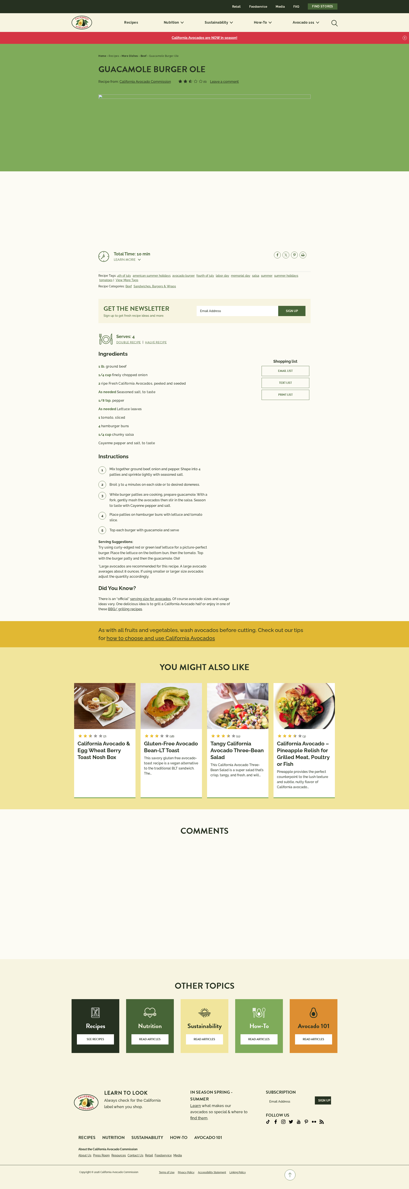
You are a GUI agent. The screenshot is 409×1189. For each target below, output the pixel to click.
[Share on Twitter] (285, 255)
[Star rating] (180, 81)
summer (266, 275)
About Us (84, 1155)
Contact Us (135, 1155)
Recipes (131, 22)
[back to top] (290, 1174)
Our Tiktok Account (268, 1122)
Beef (128, 286)
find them (198, 1118)
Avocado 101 (303, 22)
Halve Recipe (156, 342)
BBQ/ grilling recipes (125, 609)
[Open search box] (334, 22)
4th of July (124, 275)
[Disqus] (204, 892)
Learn (195, 1105)
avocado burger (183, 275)
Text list (285, 383)
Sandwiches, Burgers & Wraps (155, 286)
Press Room (101, 1155)
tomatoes (105, 280)
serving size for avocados (150, 599)
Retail (236, 6)
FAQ (296, 6)
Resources (118, 1155)
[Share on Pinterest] (294, 255)
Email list (285, 371)
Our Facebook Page (276, 1122)
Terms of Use (166, 1172)
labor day (222, 275)
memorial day (240, 275)
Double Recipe (128, 342)
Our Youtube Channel (299, 1122)
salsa (255, 275)
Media (280, 6)
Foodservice (258, 6)
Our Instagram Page (283, 1122)
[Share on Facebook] (277, 255)
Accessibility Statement (212, 1172)
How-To (260, 22)
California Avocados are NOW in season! (204, 38)
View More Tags (127, 280)
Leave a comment (224, 82)
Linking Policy (237, 1172)
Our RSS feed (322, 1122)
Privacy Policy (186, 1172)
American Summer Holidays (152, 275)
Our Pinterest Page (306, 1122)
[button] (132, 259)
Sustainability (216, 22)
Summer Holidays (286, 275)
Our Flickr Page (314, 1122)
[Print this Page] (303, 255)
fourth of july (205, 275)
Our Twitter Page (291, 1122)
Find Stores (322, 6)
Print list (285, 395)
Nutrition (171, 22)
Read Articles (150, 1039)
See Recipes (95, 1039)
